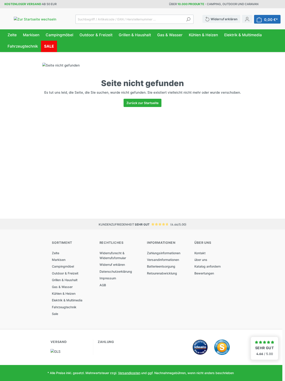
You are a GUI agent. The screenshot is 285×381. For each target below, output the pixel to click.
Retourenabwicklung (162, 273)
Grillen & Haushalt (64, 280)
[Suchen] (188, 19)
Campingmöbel (63, 266)
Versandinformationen (163, 260)
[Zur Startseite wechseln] (35, 19)
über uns (200, 260)
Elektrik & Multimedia (67, 300)
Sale (55, 314)
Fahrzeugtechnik (64, 307)
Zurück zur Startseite (142, 103)
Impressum (108, 278)
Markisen (58, 260)
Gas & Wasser (62, 287)
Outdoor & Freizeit (65, 273)
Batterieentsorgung (161, 266)
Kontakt (200, 253)
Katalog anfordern (207, 266)
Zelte (55, 253)
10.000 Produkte (190, 4)
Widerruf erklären (112, 264)
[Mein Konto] (247, 19)
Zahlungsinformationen (163, 253)
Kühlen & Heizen (63, 293)
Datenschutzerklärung (116, 271)
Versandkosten (129, 373)
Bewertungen (204, 273)
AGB (103, 285)
